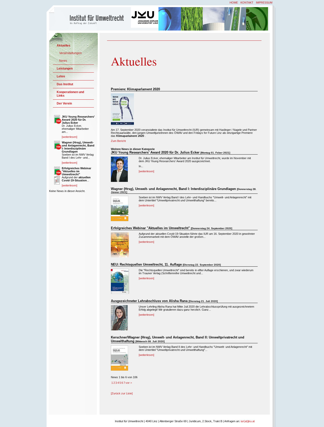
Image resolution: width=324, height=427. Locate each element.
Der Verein (64, 103)
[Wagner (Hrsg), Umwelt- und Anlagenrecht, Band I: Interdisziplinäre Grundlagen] (119, 220)
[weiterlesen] (146, 171)
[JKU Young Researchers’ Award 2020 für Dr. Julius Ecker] (119, 180)
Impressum (264, 2)
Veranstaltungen (70, 53)
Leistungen (65, 68)
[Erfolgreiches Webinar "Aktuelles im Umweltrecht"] (120, 256)
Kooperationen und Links (70, 93)
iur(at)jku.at (248, 421)
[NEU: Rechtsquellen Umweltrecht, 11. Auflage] (120, 292)
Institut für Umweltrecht (90, 18)
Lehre (61, 76)
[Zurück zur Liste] (122, 393)
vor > (129, 382)
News (63, 60)
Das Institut (65, 84)
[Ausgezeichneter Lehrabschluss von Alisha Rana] (119, 329)
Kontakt (246, 2)
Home (234, 2)
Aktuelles (63, 45)
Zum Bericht (118, 140)
